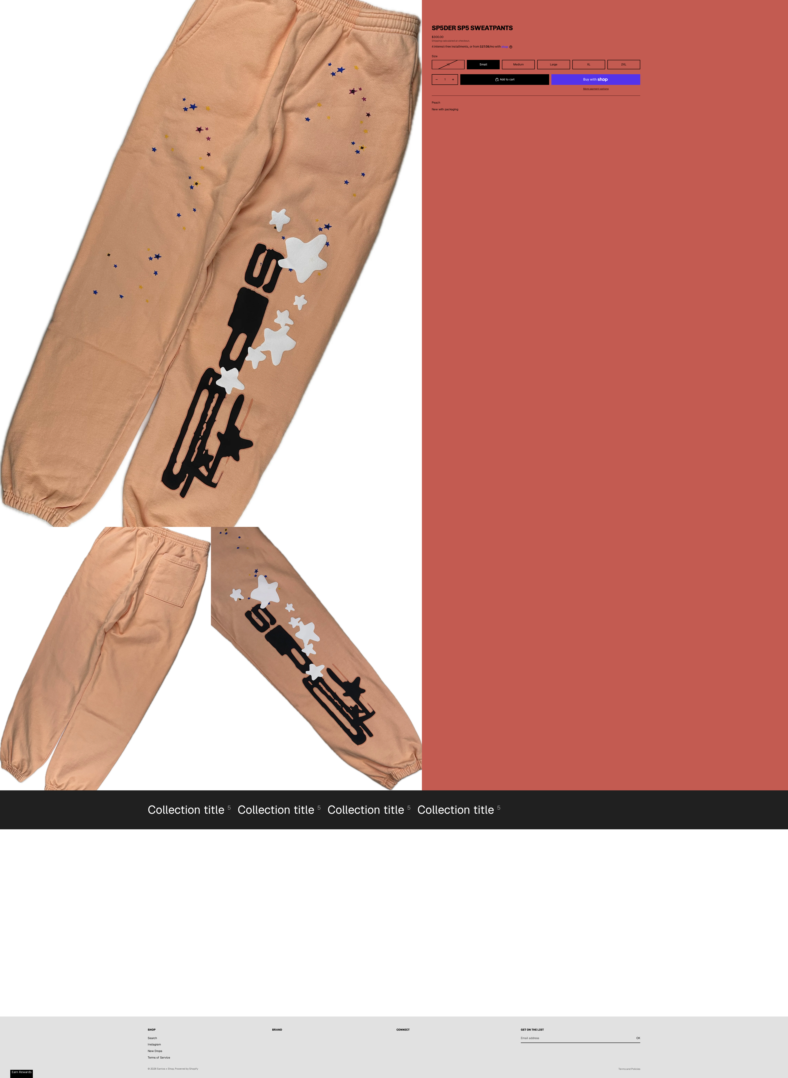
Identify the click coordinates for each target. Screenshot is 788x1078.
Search (152, 1038)
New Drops (155, 1051)
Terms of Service (159, 1057)
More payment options (596, 88)
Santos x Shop (165, 1068)
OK (638, 1038)
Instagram (154, 1044)
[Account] (626, 7)
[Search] (618, 7)
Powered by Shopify (186, 1068)
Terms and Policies (629, 1069)
